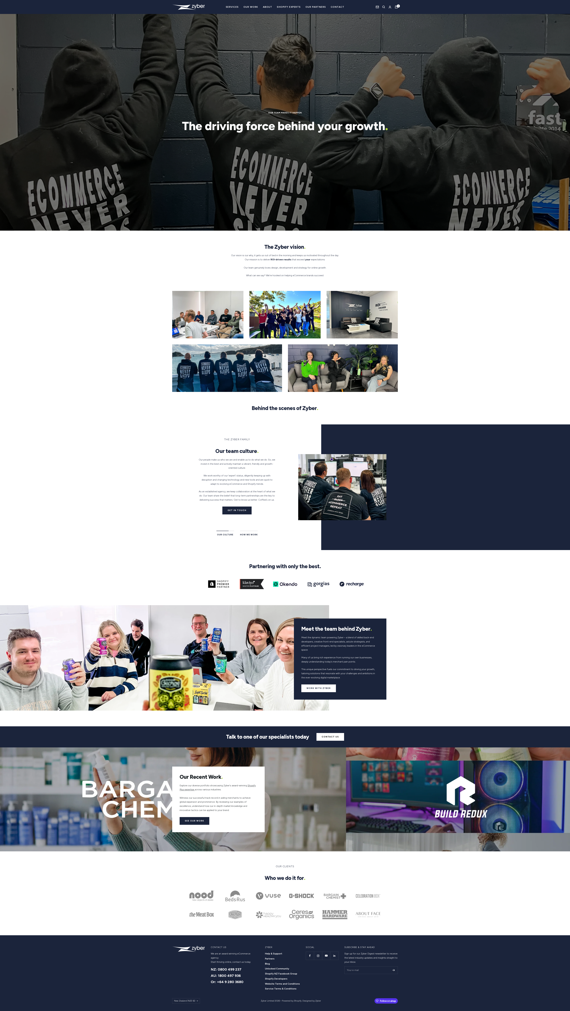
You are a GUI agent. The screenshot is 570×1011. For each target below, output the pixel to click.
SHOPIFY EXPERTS (289, 6)
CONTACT (337, 6)
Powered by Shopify (291, 1001)
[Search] (383, 7)
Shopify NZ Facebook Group (281, 973)
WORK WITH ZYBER (319, 688)
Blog (267, 963)
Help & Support (273, 953)
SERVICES (232, 6)
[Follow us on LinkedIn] (334, 956)
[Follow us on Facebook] (310, 956)
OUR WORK (250, 6)
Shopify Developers (276, 978)
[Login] (390, 7)
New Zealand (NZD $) (184, 1001)
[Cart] (396, 7)
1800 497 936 (229, 975)
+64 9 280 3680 (230, 982)
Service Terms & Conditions (280, 988)
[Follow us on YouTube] (326, 956)
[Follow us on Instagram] (318, 956)
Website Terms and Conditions (282, 983)
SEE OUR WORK (194, 821)
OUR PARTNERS (315, 6)
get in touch (237, 510)
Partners (269, 958)
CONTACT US (330, 737)
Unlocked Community (277, 968)
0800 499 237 (229, 969)
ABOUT (267, 6)
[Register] (393, 970)
